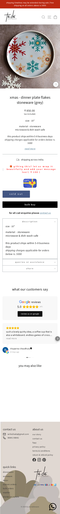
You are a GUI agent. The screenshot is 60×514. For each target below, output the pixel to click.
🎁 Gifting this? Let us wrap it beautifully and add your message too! (31, 169)
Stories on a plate (11, 496)
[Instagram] (39, 460)
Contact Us (37, 438)
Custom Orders (9, 484)
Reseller (6, 492)
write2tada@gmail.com (18, 434)
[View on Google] (5, 350)
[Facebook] (34, 460)
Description (30, 221)
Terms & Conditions (41, 450)
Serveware (7, 476)
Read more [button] (11, 338)
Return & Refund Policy (42, 455)
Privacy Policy (38, 446)
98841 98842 (13, 437)
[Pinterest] (44, 460)
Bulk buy (30, 204)
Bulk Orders (8, 488)
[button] (2, 338)
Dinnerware (8, 472)
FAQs (34, 442)
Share (30, 268)
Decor (5, 480)
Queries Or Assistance (30, 262)
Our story (36, 434)
